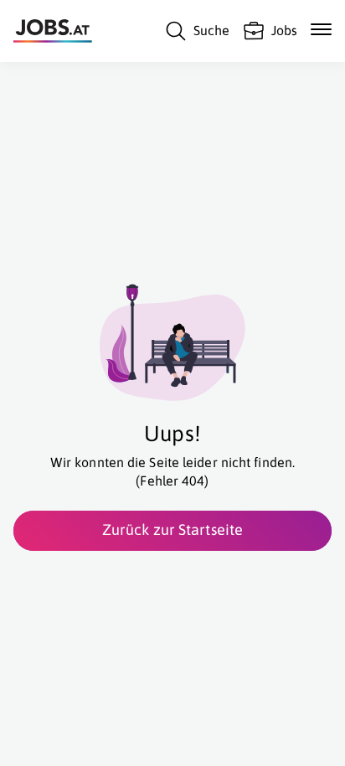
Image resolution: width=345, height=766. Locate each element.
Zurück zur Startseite (172, 529)
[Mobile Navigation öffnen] (321, 29)
